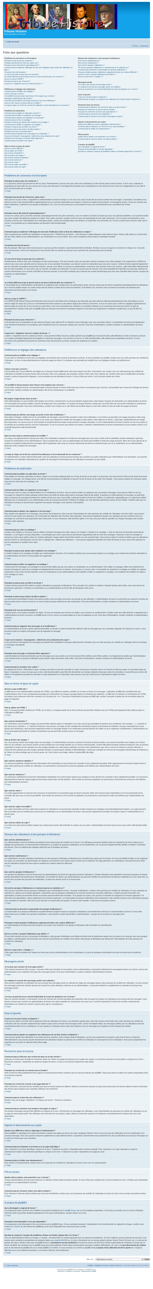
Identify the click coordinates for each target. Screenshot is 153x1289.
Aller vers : (90, 1259)
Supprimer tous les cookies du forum (108, 1265)
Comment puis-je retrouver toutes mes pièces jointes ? (98, 139)
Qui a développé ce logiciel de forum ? (91, 147)
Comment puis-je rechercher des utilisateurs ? (94, 114)
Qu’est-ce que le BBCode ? (14, 148)
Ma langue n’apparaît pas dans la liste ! (18, 98)
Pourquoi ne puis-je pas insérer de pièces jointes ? (22, 129)
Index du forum (13, 42)
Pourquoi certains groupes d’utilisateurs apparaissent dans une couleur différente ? (108, 72)
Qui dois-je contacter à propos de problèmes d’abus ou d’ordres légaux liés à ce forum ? (110, 151)
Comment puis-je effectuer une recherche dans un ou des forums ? (102, 107)
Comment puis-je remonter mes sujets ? (18, 141)
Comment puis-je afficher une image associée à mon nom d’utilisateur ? (30, 100)
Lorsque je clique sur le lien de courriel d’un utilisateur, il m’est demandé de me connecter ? (37, 105)
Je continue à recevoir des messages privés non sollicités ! (99, 87)
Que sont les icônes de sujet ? (15, 167)
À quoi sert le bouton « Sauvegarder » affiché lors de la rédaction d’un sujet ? (32, 136)
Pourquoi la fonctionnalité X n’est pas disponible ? (95, 149)
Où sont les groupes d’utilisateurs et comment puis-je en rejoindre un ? (103, 67)
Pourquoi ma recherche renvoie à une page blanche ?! (97, 112)
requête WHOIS (60, 1240)
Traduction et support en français (68, 1271)
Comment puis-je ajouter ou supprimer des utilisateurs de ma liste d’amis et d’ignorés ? (109, 99)
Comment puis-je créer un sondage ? (17, 120)
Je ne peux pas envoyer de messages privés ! (95, 84)
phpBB (69, 1269)
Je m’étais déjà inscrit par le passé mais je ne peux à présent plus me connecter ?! (34, 76)
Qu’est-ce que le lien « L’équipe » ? (90, 76)
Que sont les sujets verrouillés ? (16, 164)
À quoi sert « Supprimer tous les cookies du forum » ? (23, 83)
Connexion (145, 46)
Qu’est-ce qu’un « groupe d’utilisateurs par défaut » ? (97, 74)
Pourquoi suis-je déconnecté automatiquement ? (21, 65)
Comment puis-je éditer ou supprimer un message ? (23, 115)
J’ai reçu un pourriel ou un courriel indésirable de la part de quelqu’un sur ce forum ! (108, 89)
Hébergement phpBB (88, 1271)
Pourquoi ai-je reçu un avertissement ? (18, 131)
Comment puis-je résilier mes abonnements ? (94, 129)
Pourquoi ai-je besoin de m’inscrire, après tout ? (21, 63)
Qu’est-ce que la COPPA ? (14, 79)
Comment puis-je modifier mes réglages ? (19, 91)
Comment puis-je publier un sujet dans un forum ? (22, 113)
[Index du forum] (61, 16)
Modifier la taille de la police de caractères (146, 41)
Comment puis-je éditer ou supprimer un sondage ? (23, 124)
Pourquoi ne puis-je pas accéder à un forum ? (21, 127)
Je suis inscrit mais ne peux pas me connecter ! (21, 74)
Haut (9, 191)
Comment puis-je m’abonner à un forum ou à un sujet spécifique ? (101, 126)
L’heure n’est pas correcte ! (14, 94)
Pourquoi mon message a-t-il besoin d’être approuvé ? (24, 138)
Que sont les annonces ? (13, 160)
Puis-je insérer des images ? (14, 155)
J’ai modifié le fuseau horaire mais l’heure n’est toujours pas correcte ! (29, 96)
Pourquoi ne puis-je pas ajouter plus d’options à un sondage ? (26, 122)
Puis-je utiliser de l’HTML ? (14, 151)
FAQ (135, 46)
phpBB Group (70, 1210)
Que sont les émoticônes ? (14, 153)
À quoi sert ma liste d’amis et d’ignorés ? (92, 97)
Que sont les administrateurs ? (89, 61)
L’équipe (90, 1265)
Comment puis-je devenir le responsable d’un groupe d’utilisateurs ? (102, 70)
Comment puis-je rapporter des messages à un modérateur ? (26, 134)
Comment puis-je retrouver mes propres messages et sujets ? (100, 116)
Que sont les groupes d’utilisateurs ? (91, 65)
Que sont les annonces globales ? (16, 158)
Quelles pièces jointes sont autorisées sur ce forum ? (97, 137)
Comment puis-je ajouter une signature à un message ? (24, 118)
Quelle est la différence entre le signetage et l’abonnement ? (99, 124)
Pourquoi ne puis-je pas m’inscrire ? (17, 81)
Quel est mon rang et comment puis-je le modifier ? (22, 103)
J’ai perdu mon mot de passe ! (15, 72)
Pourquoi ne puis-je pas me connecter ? (18, 61)
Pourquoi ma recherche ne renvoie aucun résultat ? (96, 109)
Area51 (17, 1227)
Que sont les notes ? (12, 162)
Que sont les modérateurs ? (88, 63)
